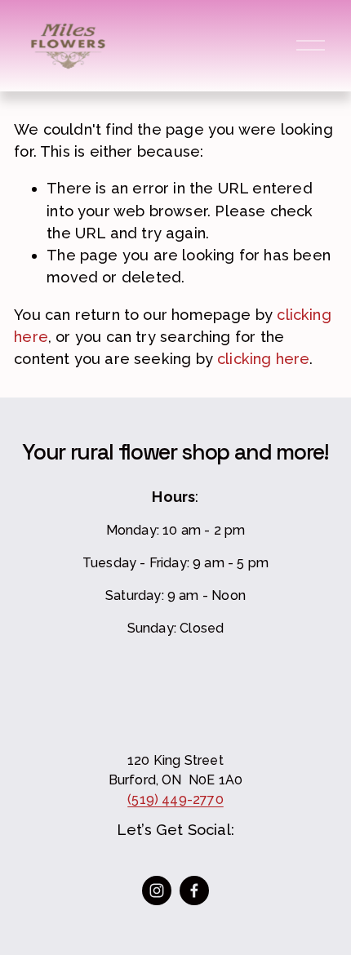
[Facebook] (194, 890)
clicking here (263, 358)
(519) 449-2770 (175, 799)
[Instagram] (156, 890)
